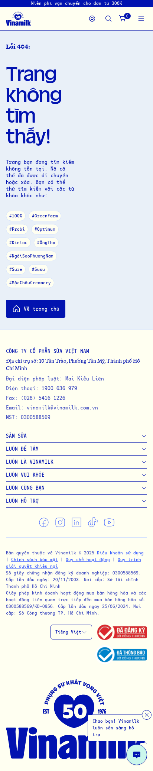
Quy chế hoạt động (88, 559)
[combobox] (71, 632)
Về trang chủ (41, 308)
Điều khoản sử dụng (120, 552)
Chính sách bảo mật (34, 559)
